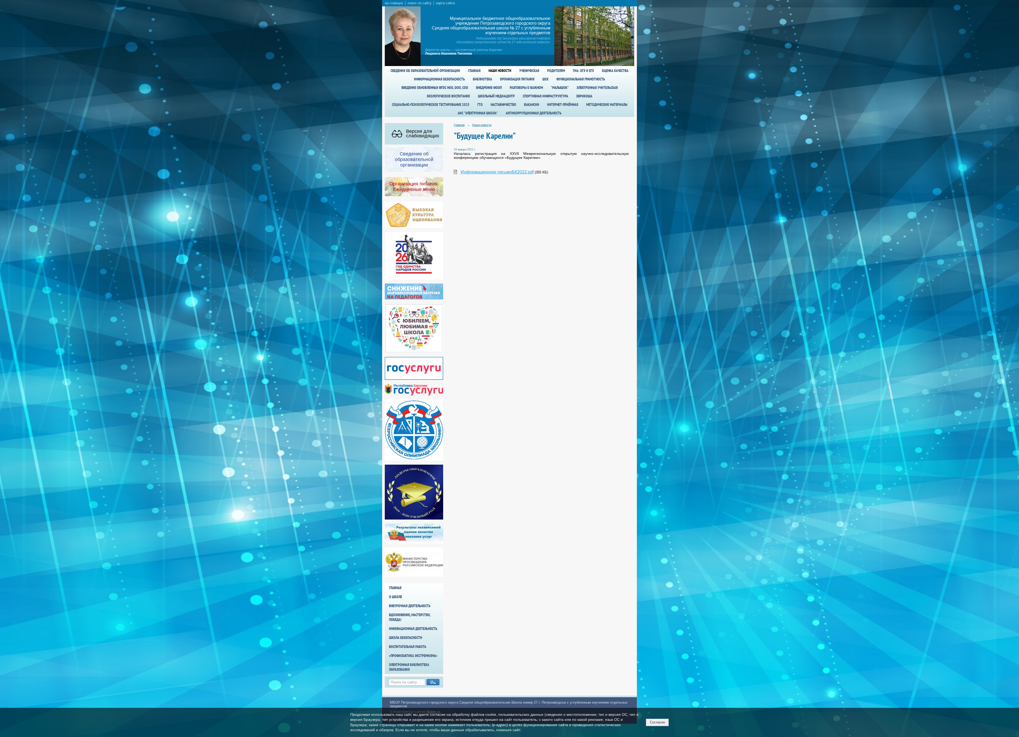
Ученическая (529, 70)
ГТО (480, 104)
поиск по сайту (419, 3)
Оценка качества (615, 70)
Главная (474, 70)
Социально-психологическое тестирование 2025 (430, 104)
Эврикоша (584, 96)
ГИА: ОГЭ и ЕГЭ (583, 70)
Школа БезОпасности (405, 637)
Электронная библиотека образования (409, 667)
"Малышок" (560, 87)
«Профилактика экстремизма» (413, 655)
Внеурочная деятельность (409, 605)
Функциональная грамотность (580, 79)
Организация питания (517, 79)
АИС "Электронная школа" (478, 113)
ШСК (545, 79)
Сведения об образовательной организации (425, 70)
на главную (394, 3)
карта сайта (445, 3)
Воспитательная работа (407, 646)
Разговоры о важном (526, 87)
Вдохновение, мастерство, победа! (409, 617)
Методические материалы (606, 104)
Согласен (657, 722)
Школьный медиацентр (496, 96)
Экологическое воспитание (448, 96)
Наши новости (500, 70)
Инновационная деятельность (413, 628)
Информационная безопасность (439, 79)
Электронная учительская (597, 87)
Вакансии (531, 104)
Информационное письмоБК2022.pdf (497, 172)
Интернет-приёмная (562, 104)
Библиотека (482, 79)
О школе (395, 596)
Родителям (556, 70)
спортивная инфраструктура (545, 96)
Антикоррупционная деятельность (534, 113)
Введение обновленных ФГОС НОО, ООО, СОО (434, 87)
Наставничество (503, 104)
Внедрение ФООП (489, 87)
